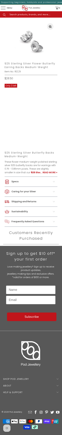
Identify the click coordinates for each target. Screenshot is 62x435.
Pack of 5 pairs (15, 96)
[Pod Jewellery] (31, 8)
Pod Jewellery (15, 412)
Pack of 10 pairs (39, 96)
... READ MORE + (48, 172)
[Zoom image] (50, 26)
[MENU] (0, 8)
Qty (7, 126)
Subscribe (32, 317)
